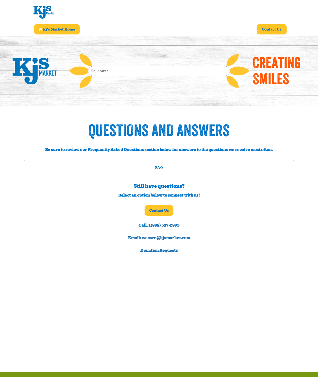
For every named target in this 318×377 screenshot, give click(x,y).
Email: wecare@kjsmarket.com (159, 238)
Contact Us (271, 29)
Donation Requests (159, 250)
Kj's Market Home (58, 29)
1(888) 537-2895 (164, 225)
